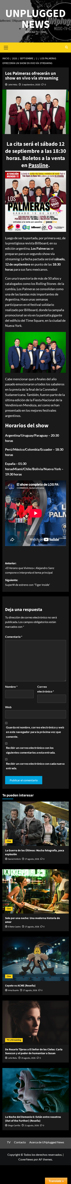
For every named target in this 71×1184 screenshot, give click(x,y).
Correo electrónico (45, 689)
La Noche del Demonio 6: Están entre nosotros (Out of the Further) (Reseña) (33, 1119)
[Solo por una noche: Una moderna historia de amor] (35, 891)
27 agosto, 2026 (32, 859)
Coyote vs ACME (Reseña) (20, 986)
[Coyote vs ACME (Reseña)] (35, 959)
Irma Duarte (13, 990)
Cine (9, 841)
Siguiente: (27, 582)
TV (9, 1142)
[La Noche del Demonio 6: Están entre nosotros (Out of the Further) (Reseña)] (35, 1090)
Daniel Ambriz (14, 859)
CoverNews (25, 1159)
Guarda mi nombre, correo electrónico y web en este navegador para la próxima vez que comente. (35, 732)
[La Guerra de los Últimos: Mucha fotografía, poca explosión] (35, 824)
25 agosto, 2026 (28, 1058)
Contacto (20, 1142)
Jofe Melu (12, 84)
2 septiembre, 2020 (31, 84)
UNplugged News (35, 19)
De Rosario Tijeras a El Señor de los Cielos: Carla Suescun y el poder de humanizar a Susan (33, 1051)
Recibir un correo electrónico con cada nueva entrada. (35, 766)
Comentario (13, 636)
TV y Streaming (14, 1040)
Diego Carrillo (14, 1125)
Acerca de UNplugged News (46, 1142)
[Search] (66, 47)
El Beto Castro (14, 926)
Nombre (11, 686)
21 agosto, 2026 (32, 1125)
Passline (38, 165)
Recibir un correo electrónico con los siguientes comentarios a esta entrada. (30, 750)
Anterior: (29, 568)
